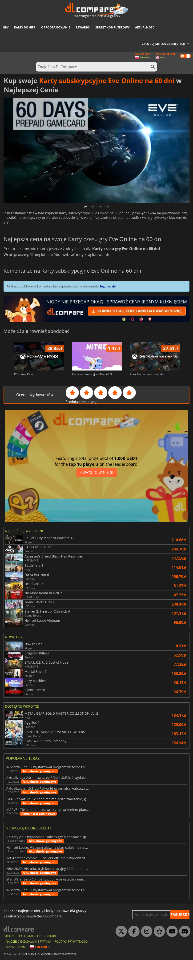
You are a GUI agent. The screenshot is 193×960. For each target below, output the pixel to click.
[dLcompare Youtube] (171, 931)
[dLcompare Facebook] (133, 931)
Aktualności (145, 27)
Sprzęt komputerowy (112, 27)
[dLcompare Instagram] (145, 931)
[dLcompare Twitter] (120, 931)
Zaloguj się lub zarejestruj (163, 44)
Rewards (83, 27)
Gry (5, 27)
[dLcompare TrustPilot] (158, 931)
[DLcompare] (19, 929)
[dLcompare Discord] (183, 931)
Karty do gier (25, 27)
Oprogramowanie (55, 27)
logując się (108, 286)
